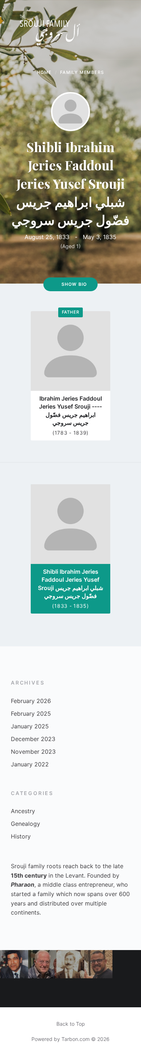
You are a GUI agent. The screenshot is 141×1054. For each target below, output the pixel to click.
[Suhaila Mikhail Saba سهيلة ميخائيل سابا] (126, 993)
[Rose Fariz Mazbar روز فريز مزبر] (42, 993)
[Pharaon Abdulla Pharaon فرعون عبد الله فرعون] (98, 993)
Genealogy (25, 823)
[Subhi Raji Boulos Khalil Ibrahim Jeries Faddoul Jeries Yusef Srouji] (14, 993)
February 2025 (31, 713)
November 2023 (33, 751)
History (21, 836)
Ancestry (23, 811)
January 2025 (30, 726)
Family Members (82, 72)
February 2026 (31, 700)
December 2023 (33, 739)
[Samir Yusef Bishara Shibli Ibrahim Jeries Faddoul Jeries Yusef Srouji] (42, 964)
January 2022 (30, 764)
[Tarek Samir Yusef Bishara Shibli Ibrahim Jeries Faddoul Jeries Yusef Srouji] (70, 993)
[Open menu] (128, 30)
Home (44, 72)
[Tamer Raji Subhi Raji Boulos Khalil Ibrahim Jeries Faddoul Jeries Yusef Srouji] (98, 964)
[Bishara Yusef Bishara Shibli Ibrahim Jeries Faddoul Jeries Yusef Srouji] (14, 964)
